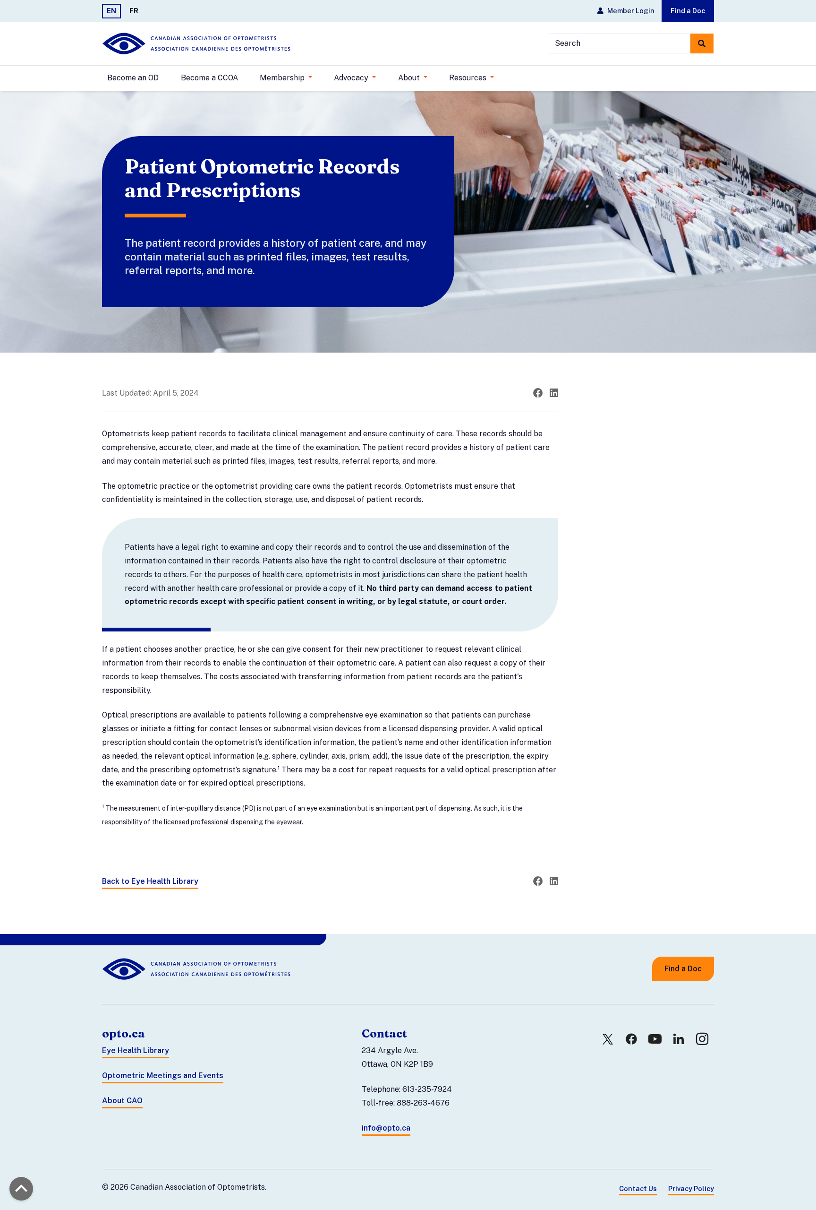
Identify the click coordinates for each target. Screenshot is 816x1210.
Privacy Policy (691, 1188)
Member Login (630, 11)
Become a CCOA (209, 77)
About (410, 77)
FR (133, 11)
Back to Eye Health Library (150, 881)
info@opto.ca (386, 1128)
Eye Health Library (135, 1050)
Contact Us (638, 1188)
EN (111, 11)
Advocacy (352, 77)
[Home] (196, 43)
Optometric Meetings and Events (162, 1075)
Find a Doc (688, 11)
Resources (468, 77)
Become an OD (133, 77)
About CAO (122, 1100)
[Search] (702, 43)
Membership (283, 77)
